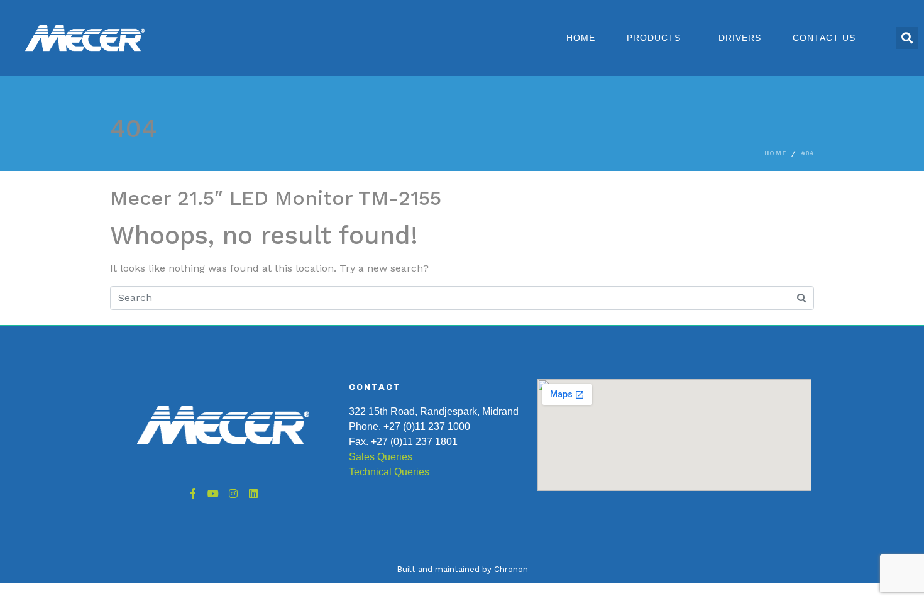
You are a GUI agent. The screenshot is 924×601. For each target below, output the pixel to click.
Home (580, 38)
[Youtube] (213, 493)
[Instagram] (233, 493)
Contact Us (824, 38)
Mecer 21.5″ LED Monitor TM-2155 (275, 198)
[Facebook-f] (193, 493)
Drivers (739, 38)
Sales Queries (380, 456)
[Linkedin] (253, 493)
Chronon (511, 569)
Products (654, 38)
